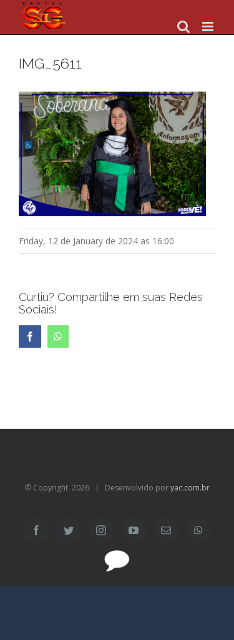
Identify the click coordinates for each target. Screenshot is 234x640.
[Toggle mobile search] (183, 26)
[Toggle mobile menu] (208, 26)
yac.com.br (190, 487)
